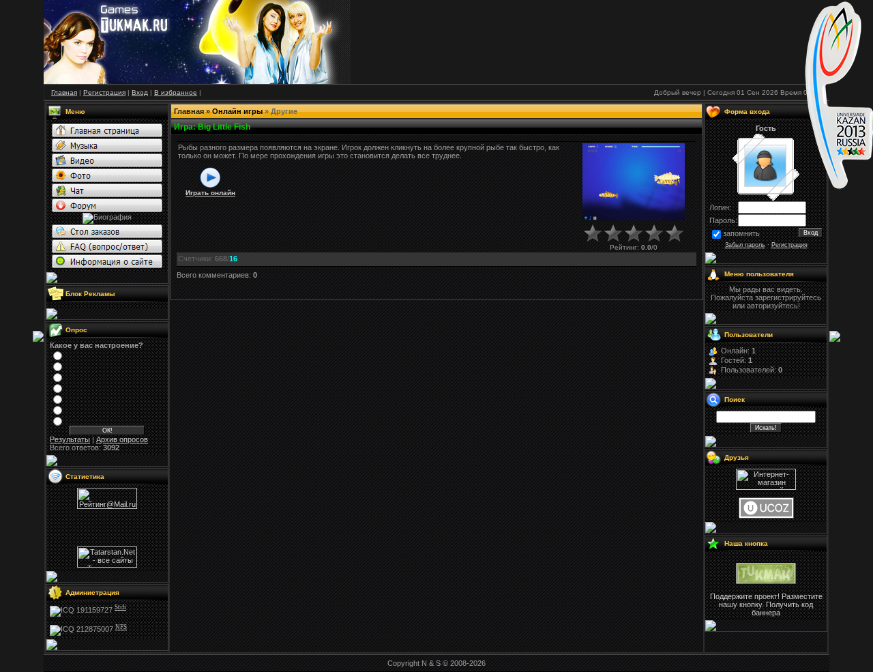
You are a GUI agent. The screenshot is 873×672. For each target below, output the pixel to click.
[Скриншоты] (633, 181)
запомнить (741, 233)
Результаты (70, 439)
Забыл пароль (745, 245)
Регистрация (789, 245)
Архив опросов (122, 439)
